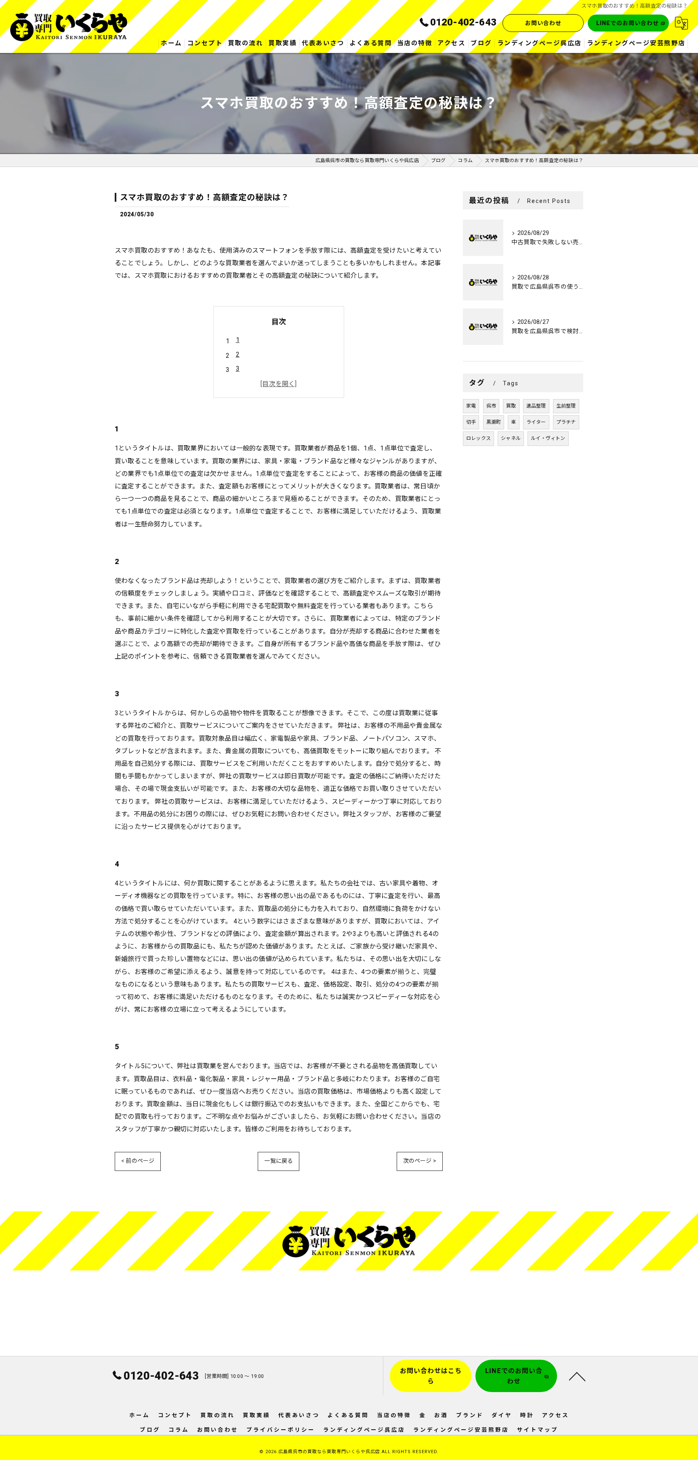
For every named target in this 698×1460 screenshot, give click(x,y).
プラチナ (566, 422)
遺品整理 (536, 406)
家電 (471, 406)
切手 (471, 422)
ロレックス (478, 438)
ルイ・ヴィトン (548, 438)
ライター (536, 422)
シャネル (511, 438)
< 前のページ (137, 1161)
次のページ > (419, 1161)
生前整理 (566, 406)
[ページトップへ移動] (577, 1376)
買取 (511, 406)
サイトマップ (537, 1429)
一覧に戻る (278, 1161)
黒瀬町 (493, 422)
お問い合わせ (543, 23)
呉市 (491, 406)
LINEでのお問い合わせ (627, 23)
